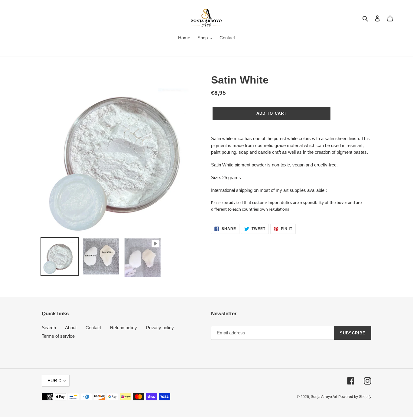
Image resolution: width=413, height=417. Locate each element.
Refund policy (123, 327)
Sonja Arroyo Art (324, 397)
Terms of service (58, 336)
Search (49, 327)
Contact (93, 327)
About (70, 327)
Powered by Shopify (354, 397)
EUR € (54, 380)
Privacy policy (160, 327)
